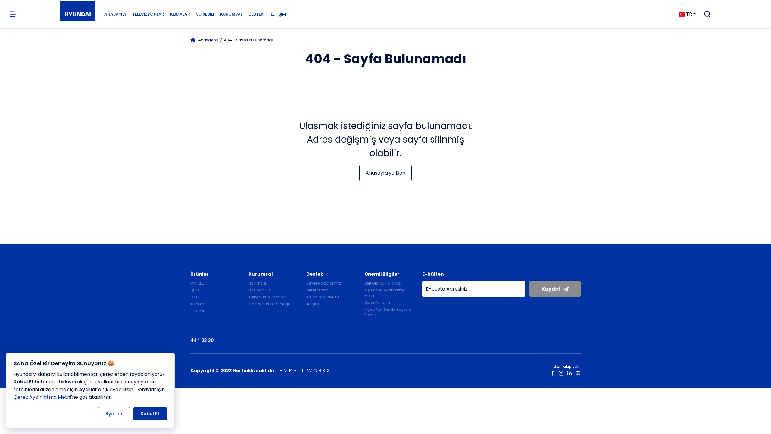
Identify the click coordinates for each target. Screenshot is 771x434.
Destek (256, 14)
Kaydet (551, 288)
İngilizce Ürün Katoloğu (269, 304)
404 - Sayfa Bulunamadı (248, 40)
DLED (194, 297)
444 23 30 (202, 340)
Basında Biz (259, 290)
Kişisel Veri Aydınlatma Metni (385, 293)
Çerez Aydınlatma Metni (42, 397)
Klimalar (180, 14)
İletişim (278, 14)
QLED (194, 290)
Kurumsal (231, 14)
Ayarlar (114, 413)
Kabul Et (150, 413)
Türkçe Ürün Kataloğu (268, 297)
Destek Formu (318, 290)
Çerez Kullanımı (378, 302)
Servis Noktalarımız (323, 283)
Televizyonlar (148, 14)
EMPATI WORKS (305, 370)
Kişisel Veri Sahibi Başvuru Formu (387, 312)
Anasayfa (115, 14)
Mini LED (197, 283)
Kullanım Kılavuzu (322, 297)
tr (689, 14)
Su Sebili (205, 14)
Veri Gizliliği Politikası (382, 283)
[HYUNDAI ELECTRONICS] (77, 14)
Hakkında (257, 283)
